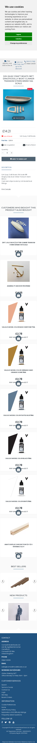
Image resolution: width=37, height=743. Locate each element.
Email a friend (30, 145)
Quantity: (5, 149)
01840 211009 (6, 660)
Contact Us (6, 690)
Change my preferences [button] (18, 43)
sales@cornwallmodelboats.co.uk (14, 667)
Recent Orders (7, 697)
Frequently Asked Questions (12, 715)
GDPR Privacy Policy (9, 710)
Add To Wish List (19, 159)
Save (30, 89)
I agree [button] (18, 34)
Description (6, 167)
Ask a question (9, 145)
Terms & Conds (7, 687)
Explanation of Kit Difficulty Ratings (14, 712)
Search (4, 685)
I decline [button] (18, 39)
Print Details (6, 189)
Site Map (5, 695)
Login (3, 692)
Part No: (5, 140)
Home (4, 707)
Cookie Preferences (9, 705)
